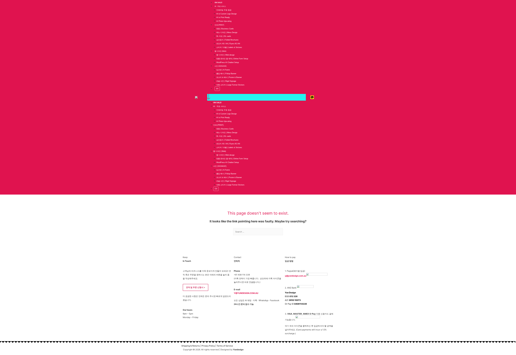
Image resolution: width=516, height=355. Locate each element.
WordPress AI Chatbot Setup (227, 62)
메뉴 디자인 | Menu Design (226, 32)
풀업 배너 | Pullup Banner (226, 74)
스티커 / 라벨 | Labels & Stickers (229, 47)
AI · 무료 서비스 (220, 6)
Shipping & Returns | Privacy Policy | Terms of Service (207, 346)
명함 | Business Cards (225, 29)
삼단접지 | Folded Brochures (227, 40)
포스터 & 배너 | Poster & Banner (229, 77)
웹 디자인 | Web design (225, 55)
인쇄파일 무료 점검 (223, 10)
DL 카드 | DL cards (223, 36)
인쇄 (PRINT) (219, 25)
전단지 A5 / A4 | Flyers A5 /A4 (228, 44)
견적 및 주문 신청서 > (195, 287)
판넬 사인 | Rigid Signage (226, 81)
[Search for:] (258, 231)
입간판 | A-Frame (223, 70)
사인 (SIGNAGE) (221, 66)
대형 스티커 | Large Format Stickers (230, 85)
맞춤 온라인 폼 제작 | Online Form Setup (232, 59)
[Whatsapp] (319, 97)
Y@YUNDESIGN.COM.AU (246, 293)
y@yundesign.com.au (295, 275)
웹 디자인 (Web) (220, 51)
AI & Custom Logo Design (226, 14)
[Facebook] (327, 97)
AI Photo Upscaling (223, 21)
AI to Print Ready (223, 17)
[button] (256, 97)
